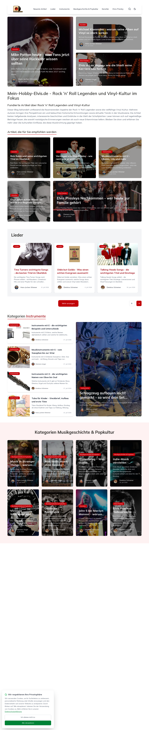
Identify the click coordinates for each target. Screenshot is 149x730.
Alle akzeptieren (28, 723)
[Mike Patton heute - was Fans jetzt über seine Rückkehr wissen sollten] (40, 51)
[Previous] (132, 303)
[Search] (129, 9)
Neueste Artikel (40, 9)
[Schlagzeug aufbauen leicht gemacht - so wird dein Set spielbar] (109, 369)
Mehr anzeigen (68, 303)
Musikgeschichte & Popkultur (85, 9)
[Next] (139, 303)
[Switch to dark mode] (135, 9)
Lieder (53, 9)
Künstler (105, 9)
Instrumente (64, 9)
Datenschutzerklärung (13, 711)
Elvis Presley (118, 9)
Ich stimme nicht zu (28, 717)
